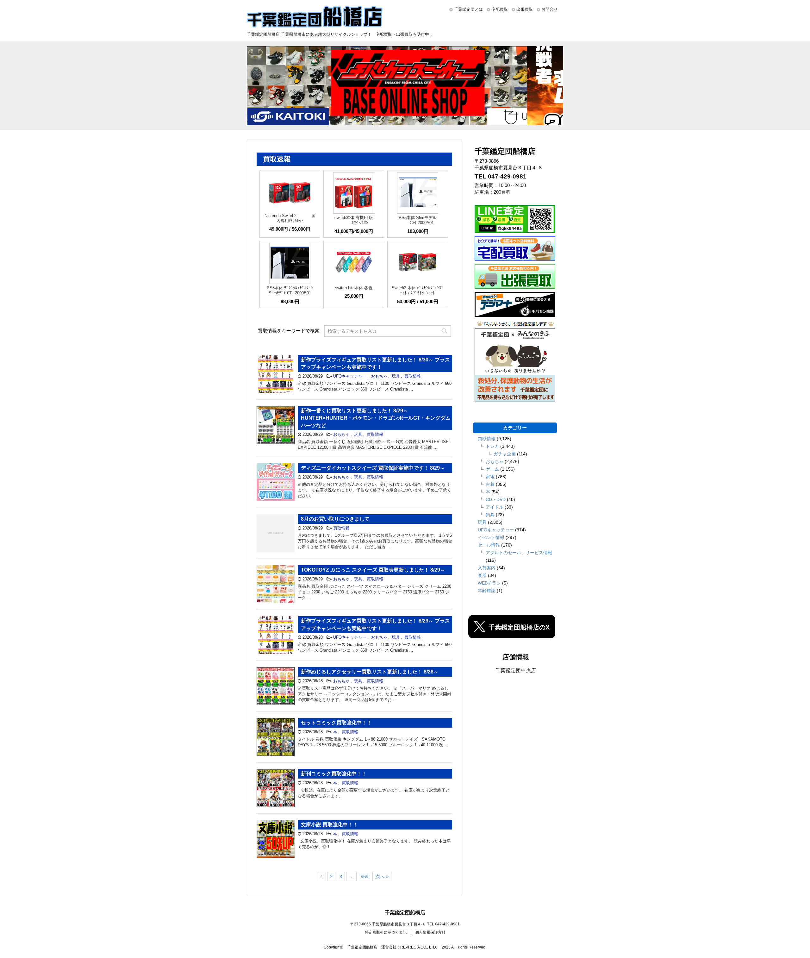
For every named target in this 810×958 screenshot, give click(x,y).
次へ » (382, 876)
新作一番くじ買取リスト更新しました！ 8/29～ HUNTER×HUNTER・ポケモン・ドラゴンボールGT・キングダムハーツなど (376, 418)
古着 (490, 484)
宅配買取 (499, 9)
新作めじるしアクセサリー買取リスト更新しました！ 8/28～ (370, 671)
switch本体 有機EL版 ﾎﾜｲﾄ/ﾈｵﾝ (353, 220)
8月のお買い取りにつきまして (335, 519)
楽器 (482, 575)
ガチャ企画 (505, 453)
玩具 (396, 376)
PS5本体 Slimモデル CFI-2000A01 (418, 220)
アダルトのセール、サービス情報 (519, 552)
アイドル (494, 507)
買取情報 (412, 376)
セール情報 (489, 545)
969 (364, 876)
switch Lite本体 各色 (353, 287)
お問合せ (549, 9)
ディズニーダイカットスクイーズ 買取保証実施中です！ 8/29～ (373, 468)
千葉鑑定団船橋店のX (519, 627)
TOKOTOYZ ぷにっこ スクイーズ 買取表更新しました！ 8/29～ (373, 570)
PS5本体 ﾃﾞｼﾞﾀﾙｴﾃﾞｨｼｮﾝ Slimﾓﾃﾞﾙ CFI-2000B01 (290, 290)
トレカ (492, 446)
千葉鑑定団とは (468, 9)
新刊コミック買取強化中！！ (334, 773)
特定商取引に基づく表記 (386, 932)
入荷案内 (486, 567)
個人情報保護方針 (430, 932)
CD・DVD (496, 499)
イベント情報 (491, 537)
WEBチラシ (489, 582)
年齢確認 (486, 590)
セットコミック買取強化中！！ (336, 722)
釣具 (490, 514)
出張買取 (524, 9)
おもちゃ (379, 376)
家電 (490, 476)
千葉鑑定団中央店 (515, 670)
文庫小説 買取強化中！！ (329, 824)
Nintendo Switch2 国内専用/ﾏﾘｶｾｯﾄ (290, 218)
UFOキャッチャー (349, 376)
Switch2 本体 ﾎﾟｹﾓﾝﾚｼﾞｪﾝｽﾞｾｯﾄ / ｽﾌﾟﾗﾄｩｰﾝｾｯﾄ (418, 290)
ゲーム (492, 469)
